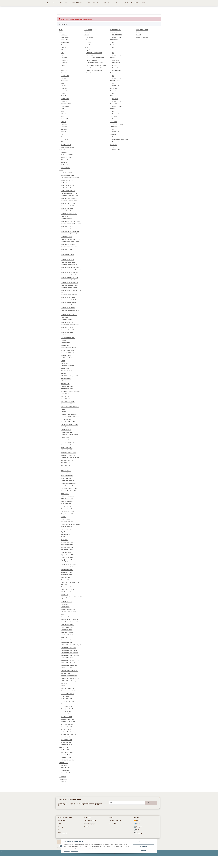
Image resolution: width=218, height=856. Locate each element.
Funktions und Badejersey (68, 442)
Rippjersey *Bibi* (65, 577)
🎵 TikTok (137, 830)
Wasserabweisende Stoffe (68, 147)
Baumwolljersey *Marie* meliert (69, 229)
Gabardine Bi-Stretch (66, 447)
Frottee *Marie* (65, 437)
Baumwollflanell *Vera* (67, 208)
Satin (62, 111)
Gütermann (90, 42)
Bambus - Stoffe (65, 750)
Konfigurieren (143, 846)
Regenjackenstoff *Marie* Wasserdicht (68, 561)
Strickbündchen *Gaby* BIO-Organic (71, 645)
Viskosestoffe (64, 139)
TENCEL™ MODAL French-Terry (70, 678)
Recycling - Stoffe (66, 757)
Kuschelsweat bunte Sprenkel (69, 488)
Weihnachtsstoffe (65, 773)
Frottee (63, 65)
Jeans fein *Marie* (66, 470)
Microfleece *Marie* (66, 509)
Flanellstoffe (64, 57)
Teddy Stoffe (113, 126)
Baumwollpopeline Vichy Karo (69, 314)
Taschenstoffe (64, 165)
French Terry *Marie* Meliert (68, 422)
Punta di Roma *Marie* (67, 557)
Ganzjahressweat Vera (67, 460)
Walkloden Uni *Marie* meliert (120, 139)
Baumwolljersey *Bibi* (67, 218)
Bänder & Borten (91, 55)
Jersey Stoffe (64, 80)
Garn (86, 39)
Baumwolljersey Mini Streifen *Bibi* (70, 239)
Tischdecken (64, 162)
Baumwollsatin (65, 317)
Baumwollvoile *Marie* (67, 332)
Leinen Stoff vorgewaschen (68, 496)
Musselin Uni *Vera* (66, 529)
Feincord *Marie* (65, 393)
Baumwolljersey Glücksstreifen (69, 234)
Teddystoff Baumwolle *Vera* (69, 675)
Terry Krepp (64, 131)
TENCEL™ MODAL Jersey (68, 680)
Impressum (67, 851)
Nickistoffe (64, 96)
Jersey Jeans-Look (66, 478)
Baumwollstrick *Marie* (67, 327)
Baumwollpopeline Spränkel (68, 302)
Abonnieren (151, 803)
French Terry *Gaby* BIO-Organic (70, 416)
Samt (62, 108)
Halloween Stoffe (65, 767)
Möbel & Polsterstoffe (67, 154)
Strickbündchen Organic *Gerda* (70, 660)
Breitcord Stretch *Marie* (68, 350)
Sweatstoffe (64, 126)
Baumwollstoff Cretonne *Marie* (70, 324)
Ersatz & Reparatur (92, 60)
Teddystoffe (64, 129)
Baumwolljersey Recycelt (68, 244)
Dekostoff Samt (65, 381)
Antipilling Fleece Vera (67, 180)
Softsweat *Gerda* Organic (68, 611)
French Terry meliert (66, 427)
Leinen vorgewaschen (67, 498)
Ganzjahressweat (115, 80)
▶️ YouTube (137, 820)
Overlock (89, 45)
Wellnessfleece (116, 70)
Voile (62, 142)
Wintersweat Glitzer (66, 744)
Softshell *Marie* (65, 604)
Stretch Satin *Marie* (66, 637)
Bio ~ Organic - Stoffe (67, 752)
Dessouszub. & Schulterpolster (95, 57)
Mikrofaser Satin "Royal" (67, 511)
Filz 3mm (63, 411)
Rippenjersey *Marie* (67, 569)
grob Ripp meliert (65, 465)
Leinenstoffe (64, 91)
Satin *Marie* (64, 594)
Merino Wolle (114, 88)
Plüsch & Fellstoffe (66, 103)
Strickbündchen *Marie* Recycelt (70, 655)
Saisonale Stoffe (63, 762)
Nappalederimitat (65, 532)
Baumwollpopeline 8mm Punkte (69, 280)
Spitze (62, 116)
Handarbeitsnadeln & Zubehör (95, 62)
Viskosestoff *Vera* (66, 711)
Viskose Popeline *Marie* (68, 701)
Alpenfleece (64, 34)
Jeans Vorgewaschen (67, 475)
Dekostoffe (62, 149)
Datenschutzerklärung (87, 803)
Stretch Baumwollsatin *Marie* (69, 622)
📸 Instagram (138, 827)
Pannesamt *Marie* (66, 552)
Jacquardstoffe (65, 75)
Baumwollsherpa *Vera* (67, 322)
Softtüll (62, 614)
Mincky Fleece (114, 91)
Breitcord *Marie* (65, 342)
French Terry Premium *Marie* (69, 434)
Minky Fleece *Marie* (67, 514)
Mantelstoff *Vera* (66, 503)
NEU (136, 3)
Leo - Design (64, 765)
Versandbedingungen (89, 823)
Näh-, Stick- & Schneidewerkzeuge (96, 65)
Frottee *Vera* (65, 439)
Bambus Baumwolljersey (68, 183)
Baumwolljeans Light (66, 216)
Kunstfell (63, 85)
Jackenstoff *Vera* (66, 468)
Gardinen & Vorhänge (67, 157)
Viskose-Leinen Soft (66, 703)
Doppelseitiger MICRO (67, 388)
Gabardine (64, 70)
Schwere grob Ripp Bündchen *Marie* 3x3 (71, 598)
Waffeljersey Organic (66, 716)
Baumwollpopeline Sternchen (69, 305)
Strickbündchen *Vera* (67, 657)
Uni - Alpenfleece (117, 34)
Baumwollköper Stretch (67, 254)
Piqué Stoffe (64, 101)
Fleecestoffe (64, 60)
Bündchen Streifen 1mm (67, 358)
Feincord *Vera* (65, 396)
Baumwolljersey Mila (66, 236)
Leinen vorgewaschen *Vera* (69, 501)
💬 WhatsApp (138, 833)
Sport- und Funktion (66, 119)
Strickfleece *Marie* (66, 668)
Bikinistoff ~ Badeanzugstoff (68, 335)
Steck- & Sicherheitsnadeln (94, 70)
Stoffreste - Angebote (142, 37)
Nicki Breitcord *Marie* (67, 542)
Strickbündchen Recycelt (68, 663)
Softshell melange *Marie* (68, 609)
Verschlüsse (90, 73)
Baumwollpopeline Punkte (68, 297)
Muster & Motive (65, 167)
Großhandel (63, 781)
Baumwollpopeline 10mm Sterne (70, 267)
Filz (62, 55)
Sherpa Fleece (116, 68)
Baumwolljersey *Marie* (67, 226)
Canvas (63, 45)
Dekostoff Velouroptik (67, 386)
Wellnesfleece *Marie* (67, 737)
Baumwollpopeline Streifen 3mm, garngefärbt (70, 311)
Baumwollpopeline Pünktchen (69, 294)
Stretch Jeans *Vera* (66, 629)
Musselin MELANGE (66, 519)
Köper (62, 83)
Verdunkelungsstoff (66, 137)
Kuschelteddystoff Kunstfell (68, 491)
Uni (113, 42)
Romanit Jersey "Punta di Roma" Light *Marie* (70, 583)
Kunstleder (64, 88)
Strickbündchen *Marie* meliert (69, 652)
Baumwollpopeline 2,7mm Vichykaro (71, 269)
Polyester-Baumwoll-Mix (67, 555)
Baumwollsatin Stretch (67, 319)
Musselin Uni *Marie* (66, 526)
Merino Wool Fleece (66, 506)
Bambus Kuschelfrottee (67, 188)
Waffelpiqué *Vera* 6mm (67, 726)
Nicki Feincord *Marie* (67, 544)
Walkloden (113, 134)
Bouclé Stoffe (64, 39)
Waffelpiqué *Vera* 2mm (67, 724)
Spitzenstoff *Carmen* (67, 617)
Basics (61, 170)
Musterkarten (63, 779)
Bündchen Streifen (66, 355)
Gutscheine (63, 776)
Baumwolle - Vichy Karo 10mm (69, 195)
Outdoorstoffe (64, 160)
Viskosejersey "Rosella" (67, 709)
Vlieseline (87, 32)
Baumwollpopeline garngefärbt (69, 287)
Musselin (63, 93)
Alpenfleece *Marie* (66, 172)
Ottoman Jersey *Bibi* (67, 547)
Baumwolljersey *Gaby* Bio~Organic (71, 223)
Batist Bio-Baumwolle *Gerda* (69, 193)
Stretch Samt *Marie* (67, 634)
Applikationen (90, 50)
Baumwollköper (65, 252)
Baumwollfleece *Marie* (67, 211)
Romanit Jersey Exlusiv (67, 589)
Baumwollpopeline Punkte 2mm (69, 300)
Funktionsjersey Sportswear (68, 445)
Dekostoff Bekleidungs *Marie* (69, 376)
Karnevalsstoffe (65, 770)
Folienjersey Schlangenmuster (69, 414)
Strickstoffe (64, 124)
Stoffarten (61, 32)
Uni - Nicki (115, 98)
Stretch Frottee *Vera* (67, 627)
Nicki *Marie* (64, 537)
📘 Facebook (138, 823)
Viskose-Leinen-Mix (66, 706)
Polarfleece (115, 65)
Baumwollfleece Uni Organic (68, 213)
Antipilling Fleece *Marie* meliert (70, 177)
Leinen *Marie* (65, 493)
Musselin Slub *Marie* (67, 521)
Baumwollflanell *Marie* (67, 206)
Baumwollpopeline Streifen (68, 307)
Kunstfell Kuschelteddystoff (68, 483)
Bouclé (112, 45)
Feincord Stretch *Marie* (67, 401)
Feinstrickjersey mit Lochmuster (70, 406)
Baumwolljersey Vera (66, 249)
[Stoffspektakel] (47, 3)
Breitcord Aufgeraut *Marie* (68, 347)
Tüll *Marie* (64, 686)
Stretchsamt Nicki (66, 640)
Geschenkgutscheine (115, 820)
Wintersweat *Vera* (66, 742)
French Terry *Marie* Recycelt (69, 424)
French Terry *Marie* (66, 419)
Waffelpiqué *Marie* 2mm (68, 719)
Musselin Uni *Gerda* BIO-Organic (70, 524)
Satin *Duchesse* (66, 592)
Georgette (63, 73)
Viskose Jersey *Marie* (67, 693)
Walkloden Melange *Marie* (68, 734)
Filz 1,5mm (64, 409)
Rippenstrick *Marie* (66, 574)
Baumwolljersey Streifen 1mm (69, 246)
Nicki (111, 96)
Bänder (87, 34)
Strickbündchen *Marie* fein (68, 647)
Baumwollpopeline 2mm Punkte (69, 272)
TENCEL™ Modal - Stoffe (68, 760)
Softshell (63, 114)
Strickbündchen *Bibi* (67, 642)
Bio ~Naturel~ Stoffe (66, 755)
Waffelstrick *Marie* (66, 729)
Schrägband (90, 37)
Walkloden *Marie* (66, 732)
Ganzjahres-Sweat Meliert (68, 455)
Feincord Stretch (65, 399)
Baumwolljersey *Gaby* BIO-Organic (71, 221)
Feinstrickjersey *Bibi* (67, 404)
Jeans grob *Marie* (66, 473)
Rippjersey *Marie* (66, 579)
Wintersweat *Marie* (66, 739)
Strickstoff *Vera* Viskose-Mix (69, 670)
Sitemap (60, 827)
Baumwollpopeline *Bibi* (67, 259)
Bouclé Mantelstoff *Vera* (68, 337)
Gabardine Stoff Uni (66, 450)
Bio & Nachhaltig (63, 747)
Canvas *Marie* (65, 363)
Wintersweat (113, 144)
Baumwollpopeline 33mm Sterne (70, 275)
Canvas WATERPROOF (67, 365)
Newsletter (87, 827)
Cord (62, 52)
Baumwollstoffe (65, 37)
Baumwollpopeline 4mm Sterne (69, 277)
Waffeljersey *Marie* (66, 714)
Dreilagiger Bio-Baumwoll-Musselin (70, 391)
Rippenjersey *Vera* (66, 572)
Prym (86, 47)
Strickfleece (113, 116)
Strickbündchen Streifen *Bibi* (69, 665)
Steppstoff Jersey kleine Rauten (69, 619)
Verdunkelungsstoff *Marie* (68, 691)
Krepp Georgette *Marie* (67, 480)
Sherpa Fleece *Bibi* (66, 601)
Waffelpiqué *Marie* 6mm (68, 721)
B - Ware (138, 34)
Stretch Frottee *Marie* (67, 624)
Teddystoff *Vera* (65, 673)
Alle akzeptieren (143, 842)
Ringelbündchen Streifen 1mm (69, 567)
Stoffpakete (139, 32)
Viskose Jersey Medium (67, 696)
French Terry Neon (66, 429)
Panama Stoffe (65, 98)
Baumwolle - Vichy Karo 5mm (69, 200)
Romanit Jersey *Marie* (67, 586)
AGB (59, 823)
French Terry (64, 62)
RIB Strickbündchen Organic (69, 564)
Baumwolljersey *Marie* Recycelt (70, 231)
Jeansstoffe (64, 78)
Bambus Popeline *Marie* (68, 190)
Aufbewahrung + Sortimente (94, 52)
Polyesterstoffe (65, 106)
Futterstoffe (64, 68)
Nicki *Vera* (64, 539)
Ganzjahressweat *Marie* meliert (70, 457)
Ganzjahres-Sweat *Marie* (68, 452)
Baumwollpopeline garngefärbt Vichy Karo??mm (71, 291)
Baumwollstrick (114, 39)
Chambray (64, 47)
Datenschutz (74, 851)
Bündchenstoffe (65, 42)
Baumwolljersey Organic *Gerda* (70, 241)
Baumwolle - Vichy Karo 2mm (69, 198)
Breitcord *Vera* (65, 345)
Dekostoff (63, 373)
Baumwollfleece (116, 62)
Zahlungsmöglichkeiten (90, 820)
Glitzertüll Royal (65, 462)
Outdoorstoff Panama (67, 549)
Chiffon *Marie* (65, 368)
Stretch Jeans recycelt (67, 632)
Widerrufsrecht (62, 833)
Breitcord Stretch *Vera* (67, 353)
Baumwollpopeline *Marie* (68, 262)
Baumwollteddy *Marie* (67, 330)
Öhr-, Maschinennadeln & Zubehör (96, 68)
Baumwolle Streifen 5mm (68, 203)
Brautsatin (63, 340)
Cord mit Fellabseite (66, 370)
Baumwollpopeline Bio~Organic (69, 282)
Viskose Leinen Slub (66, 698)
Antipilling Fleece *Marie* (68, 175)
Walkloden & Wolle (66, 144)
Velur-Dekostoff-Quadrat (67, 688)
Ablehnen (143, 850)
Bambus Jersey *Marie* (67, 185)
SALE (143, 3)
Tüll (62, 134)
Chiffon (63, 50)
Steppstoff (63, 121)
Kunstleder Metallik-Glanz (68, 486)
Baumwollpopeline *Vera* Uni (69, 264)
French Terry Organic (67, 432)
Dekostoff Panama (66, 378)
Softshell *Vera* (65, 606)
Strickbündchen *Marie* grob (69, 650)
